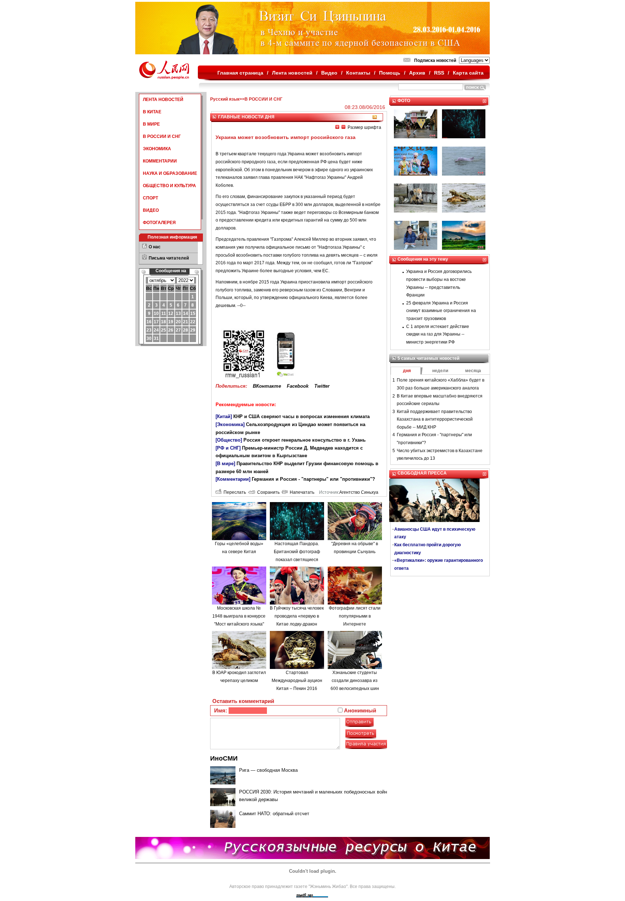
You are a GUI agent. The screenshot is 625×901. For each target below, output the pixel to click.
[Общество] (229, 440)
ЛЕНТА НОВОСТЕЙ (163, 99)
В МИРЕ (151, 124)
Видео (329, 73)
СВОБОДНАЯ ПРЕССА (422, 473)
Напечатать (301, 492)
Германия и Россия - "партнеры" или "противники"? (313, 479)
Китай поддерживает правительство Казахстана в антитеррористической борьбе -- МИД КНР (435, 419)
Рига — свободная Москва (268, 770)
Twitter (321, 386)
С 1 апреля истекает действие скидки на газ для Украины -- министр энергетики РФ (437, 334)
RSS (439, 73)
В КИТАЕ (152, 111)
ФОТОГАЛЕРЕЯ (159, 222)
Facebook (298, 386)
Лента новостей (292, 73)
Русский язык (224, 99)
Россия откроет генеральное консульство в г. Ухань (304, 440)
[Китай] (224, 416)
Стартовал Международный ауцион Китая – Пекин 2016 (297, 680)
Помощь (389, 73)
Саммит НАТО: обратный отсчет (274, 813)
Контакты (358, 73)
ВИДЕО (151, 210)
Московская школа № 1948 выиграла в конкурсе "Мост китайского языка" (238, 616)
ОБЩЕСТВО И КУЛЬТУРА (169, 185)
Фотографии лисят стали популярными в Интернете (354, 616)
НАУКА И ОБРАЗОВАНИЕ (170, 173)
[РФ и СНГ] (228, 448)
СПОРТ (150, 198)
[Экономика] (230, 424)
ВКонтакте (267, 386)
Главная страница (240, 73)
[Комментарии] (233, 479)
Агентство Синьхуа (358, 492)
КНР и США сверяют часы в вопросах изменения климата (301, 416)
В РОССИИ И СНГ (162, 136)
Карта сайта (468, 73)
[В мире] (225, 463)
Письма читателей (169, 258)
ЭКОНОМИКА (157, 148)
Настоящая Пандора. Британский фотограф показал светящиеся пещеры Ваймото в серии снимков (297, 559)
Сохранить (267, 492)
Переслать (233, 492)
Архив (417, 73)
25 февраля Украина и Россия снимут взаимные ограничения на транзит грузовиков (441, 310)
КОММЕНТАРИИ (160, 161)
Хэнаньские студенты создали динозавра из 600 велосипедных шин (355, 680)
